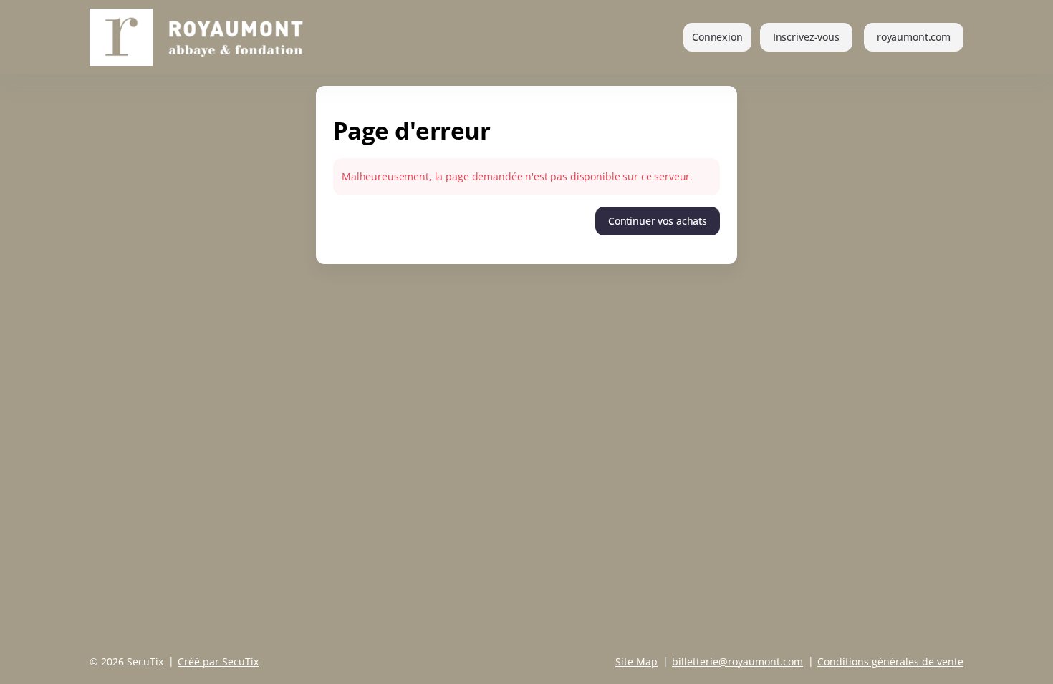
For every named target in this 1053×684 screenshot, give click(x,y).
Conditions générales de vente (890, 661)
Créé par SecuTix (218, 661)
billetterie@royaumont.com (737, 661)
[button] (913, 37)
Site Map (636, 661)
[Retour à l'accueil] (217, 37)
